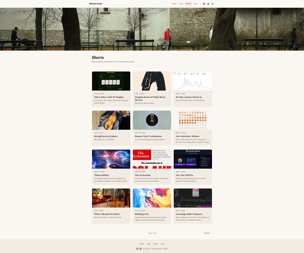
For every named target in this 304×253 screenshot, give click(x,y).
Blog (181, 4)
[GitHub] (212, 4)
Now (195, 4)
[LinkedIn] (204, 4)
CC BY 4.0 (146, 249)
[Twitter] (208, 4)
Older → (208, 233)
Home (174, 4)
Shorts (188, 4)
